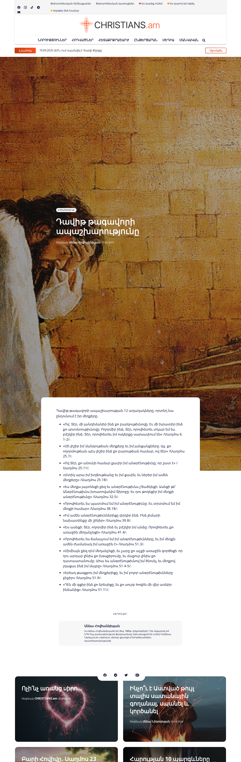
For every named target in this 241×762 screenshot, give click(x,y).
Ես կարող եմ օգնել (182, 3)
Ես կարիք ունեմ (151, 3)
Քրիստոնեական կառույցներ (115, 3)
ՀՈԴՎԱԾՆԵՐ (82, 40)
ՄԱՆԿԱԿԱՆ (188, 40)
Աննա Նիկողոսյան (156, 721)
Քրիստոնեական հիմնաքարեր (71, 3)
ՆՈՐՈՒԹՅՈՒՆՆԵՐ (52, 40)
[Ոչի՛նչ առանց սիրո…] (66, 709)
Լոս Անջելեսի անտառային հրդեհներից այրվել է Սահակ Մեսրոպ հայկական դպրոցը (108, 50)
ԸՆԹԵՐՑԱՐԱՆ (145, 40)
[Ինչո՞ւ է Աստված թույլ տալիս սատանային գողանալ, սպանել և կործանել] (174, 709)
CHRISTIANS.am (46, 698)
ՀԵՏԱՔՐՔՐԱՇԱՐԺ (113, 40)
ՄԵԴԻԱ (168, 40)
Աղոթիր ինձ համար (66, 10)
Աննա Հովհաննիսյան (85, 242)
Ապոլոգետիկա (66, 210)
